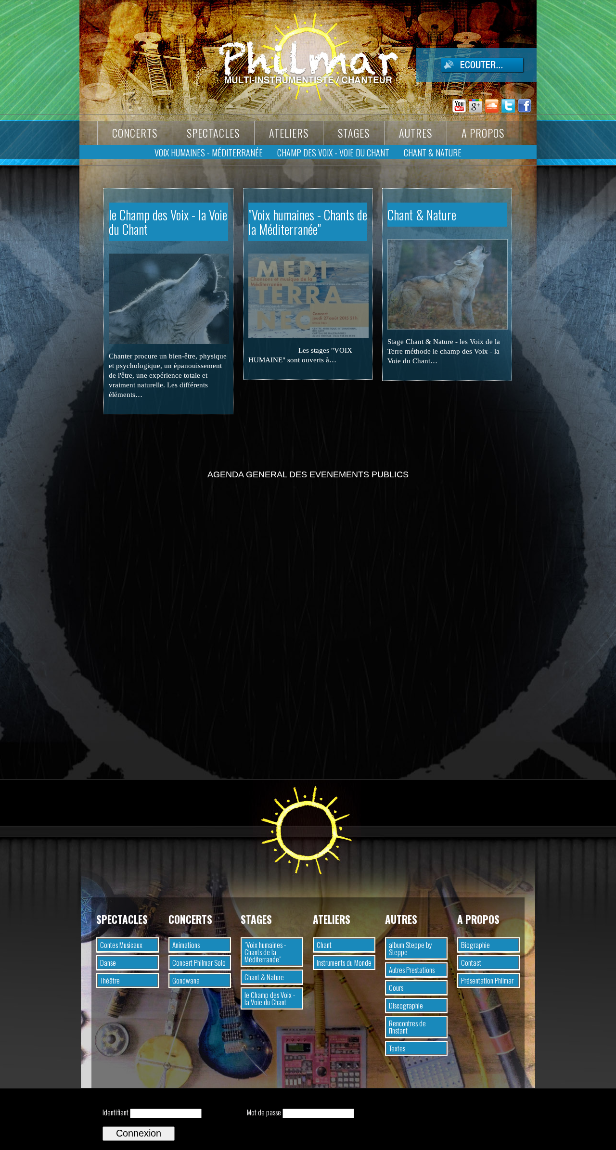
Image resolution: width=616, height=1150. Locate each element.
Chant (324, 944)
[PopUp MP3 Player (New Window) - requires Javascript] (470, 70)
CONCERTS (134, 133)
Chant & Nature (421, 214)
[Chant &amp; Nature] (447, 327)
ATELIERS (288, 133)
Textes (397, 1048)
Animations (186, 944)
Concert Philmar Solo (199, 962)
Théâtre (110, 980)
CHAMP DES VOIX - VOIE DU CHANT (333, 152)
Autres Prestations (412, 969)
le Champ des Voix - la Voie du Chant (168, 222)
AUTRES (415, 133)
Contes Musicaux (121, 944)
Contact (471, 962)
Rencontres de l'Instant (407, 1026)
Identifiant (115, 1112)
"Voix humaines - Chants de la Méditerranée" (307, 222)
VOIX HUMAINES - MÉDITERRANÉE (208, 152)
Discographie (406, 1005)
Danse (108, 962)
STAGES (354, 133)
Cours (396, 987)
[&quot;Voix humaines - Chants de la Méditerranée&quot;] (308, 336)
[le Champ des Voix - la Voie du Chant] (169, 341)
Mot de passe (264, 1112)
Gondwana (186, 980)
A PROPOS (483, 133)
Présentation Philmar (487, 980)
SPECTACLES (213, 133)
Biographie (475, 944)
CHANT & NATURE (433, 152)
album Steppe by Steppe (410, 948)
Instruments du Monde (344, 962)
